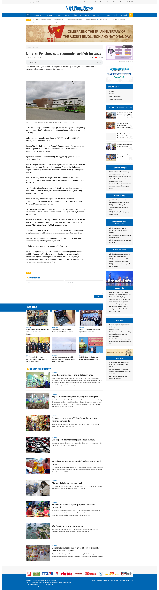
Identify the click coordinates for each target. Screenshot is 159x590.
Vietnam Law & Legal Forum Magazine (94, 2)
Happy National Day (68, 22)
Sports (87, 15)
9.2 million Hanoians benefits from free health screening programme (119, 201)
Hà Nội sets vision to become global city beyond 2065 (119, 265)
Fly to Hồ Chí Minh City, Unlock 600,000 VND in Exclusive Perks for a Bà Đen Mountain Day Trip (120, 294)
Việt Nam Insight (30, 22)
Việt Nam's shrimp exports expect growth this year (75, 396)
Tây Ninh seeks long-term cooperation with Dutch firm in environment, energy (36, 359)
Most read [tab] (125, 107)
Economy (49, 15)
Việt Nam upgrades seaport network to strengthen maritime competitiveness (119, 327)
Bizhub (109, 2)
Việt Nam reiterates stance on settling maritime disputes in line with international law (120, 334)
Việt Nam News (79, 8)
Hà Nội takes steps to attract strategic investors (120, 241)
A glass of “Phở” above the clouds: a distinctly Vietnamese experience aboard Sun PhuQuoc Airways (119, 302)
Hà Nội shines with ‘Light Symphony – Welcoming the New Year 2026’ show (120, 207)
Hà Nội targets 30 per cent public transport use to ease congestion (118, 260)
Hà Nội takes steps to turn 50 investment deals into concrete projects (118, 230)
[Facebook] (90, 57)
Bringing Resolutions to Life (43, 19)
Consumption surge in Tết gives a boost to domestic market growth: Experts (76, 549)
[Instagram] (99, 57)
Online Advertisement (115, 99)
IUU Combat (41, 22)
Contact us (114, 580)
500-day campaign (54, 22)
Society (67, 15)
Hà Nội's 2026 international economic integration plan (120, 236)
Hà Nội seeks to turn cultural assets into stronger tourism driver (119, 255)
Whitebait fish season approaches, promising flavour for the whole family (119, 364)
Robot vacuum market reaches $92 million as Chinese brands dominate (37, 332)
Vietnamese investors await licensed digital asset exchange (62, 331)
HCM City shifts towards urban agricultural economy (89, 331)
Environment (97, 15)
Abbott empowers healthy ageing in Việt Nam (124, 145)
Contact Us (130, 2)
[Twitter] (93, 57)
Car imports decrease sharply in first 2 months (73, 439)
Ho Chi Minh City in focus (118, 19)
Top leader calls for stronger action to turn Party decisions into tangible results (120, 186)
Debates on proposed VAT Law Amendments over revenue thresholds (74, 419)
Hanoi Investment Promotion (75, 19)
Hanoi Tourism (103, 19)
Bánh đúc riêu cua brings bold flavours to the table (118, 378)
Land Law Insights (91, 19)
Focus (28, 19)
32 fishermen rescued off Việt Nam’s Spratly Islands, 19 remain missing (125, 115)
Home (29, 47)
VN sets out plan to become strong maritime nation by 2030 (119, 173)
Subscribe (112, 94)
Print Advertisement (115, 96)
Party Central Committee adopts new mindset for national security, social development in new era (120, 179)
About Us (122, 2)
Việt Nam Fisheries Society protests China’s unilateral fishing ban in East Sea (120, 341)
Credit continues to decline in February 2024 (72, 374)
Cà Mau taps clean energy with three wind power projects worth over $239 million (63, 359)
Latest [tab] (112, 107)
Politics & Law (37, 15)
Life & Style (77, 15)
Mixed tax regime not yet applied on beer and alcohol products (76, 462)
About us (106, 580)
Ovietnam (115, 2)
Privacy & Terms (124, 580)
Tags (28, 272)
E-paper (112, 86)
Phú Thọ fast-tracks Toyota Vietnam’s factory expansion (88, 358)
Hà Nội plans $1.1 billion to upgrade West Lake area (119, 213)
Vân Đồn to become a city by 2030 (67, 526)
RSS (132, 580)
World (115, 15)
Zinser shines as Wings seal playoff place (125, 156)
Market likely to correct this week (67, 482)
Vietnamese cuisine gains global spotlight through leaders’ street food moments (120, 371)
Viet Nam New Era (58, 19)
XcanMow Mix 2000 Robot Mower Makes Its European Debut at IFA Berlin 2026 (125, 136)
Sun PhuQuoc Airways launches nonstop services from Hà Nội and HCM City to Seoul (119, 309)
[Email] (102, 57)
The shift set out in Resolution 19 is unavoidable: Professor (124, 125)
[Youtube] (96, 57)
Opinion (107, 15)
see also (32, 307)
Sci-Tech (58, 15)
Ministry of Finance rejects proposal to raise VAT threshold (74, 506)
